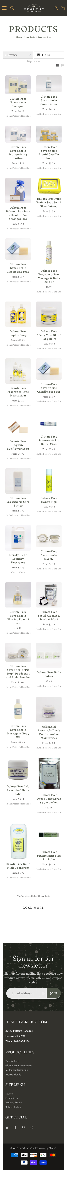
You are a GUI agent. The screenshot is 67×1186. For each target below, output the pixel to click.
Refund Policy (13, 1107)
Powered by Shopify (46, 1148)
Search (9, 1093)
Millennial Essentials (16, 1069)
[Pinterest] (23, 1127)
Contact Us (11, 1098)
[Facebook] (15, 1127)
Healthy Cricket (27, 1148)
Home (19, 37)
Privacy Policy (13, 1102)
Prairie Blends (13, 1074)
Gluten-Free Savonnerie (18, 1065)
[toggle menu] (4, 8)
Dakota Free (12, 1061)
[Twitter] (7, 1127)
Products (30, 37)
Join (53, 993)
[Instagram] (31, 1127)
